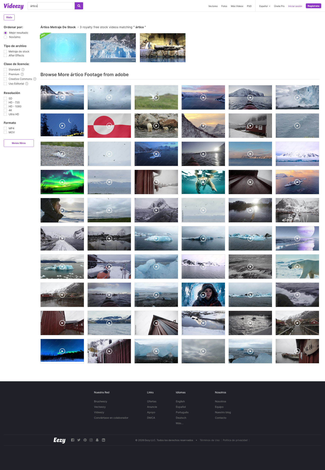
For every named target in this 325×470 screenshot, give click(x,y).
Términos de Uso (210, 440)
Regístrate (313, 6)
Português (182, 412)
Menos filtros (19, 143)
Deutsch (181, 417)
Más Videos (237, 6)
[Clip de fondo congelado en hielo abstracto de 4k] (63, 47)
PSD (249, 6)
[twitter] (78, 440)
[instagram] (91, 440)
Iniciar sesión (295, 6)
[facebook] (72, 440)
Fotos (224, 6)
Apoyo (151, 412)
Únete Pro (279, 6)
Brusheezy (100, 401)
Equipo (219, 406)
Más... (180, 423)
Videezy (99, 412)
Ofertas (151, 401)
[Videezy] (14, 6)
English (180, 401)
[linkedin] (103, 440)
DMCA (151, 417)
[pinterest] (85, 440)
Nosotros (220, 401)
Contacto (220, 417)
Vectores (213, 6)
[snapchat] (97, 440)
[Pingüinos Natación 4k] (163, 47)
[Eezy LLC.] (59, 440)
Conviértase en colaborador (111, 417)
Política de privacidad (235, 440)
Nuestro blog (223, 412)
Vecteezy (100, 406)
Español (181, 406)
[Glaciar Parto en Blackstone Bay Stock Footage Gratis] (113, 47)
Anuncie (152, 406)
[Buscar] (79, 5)
